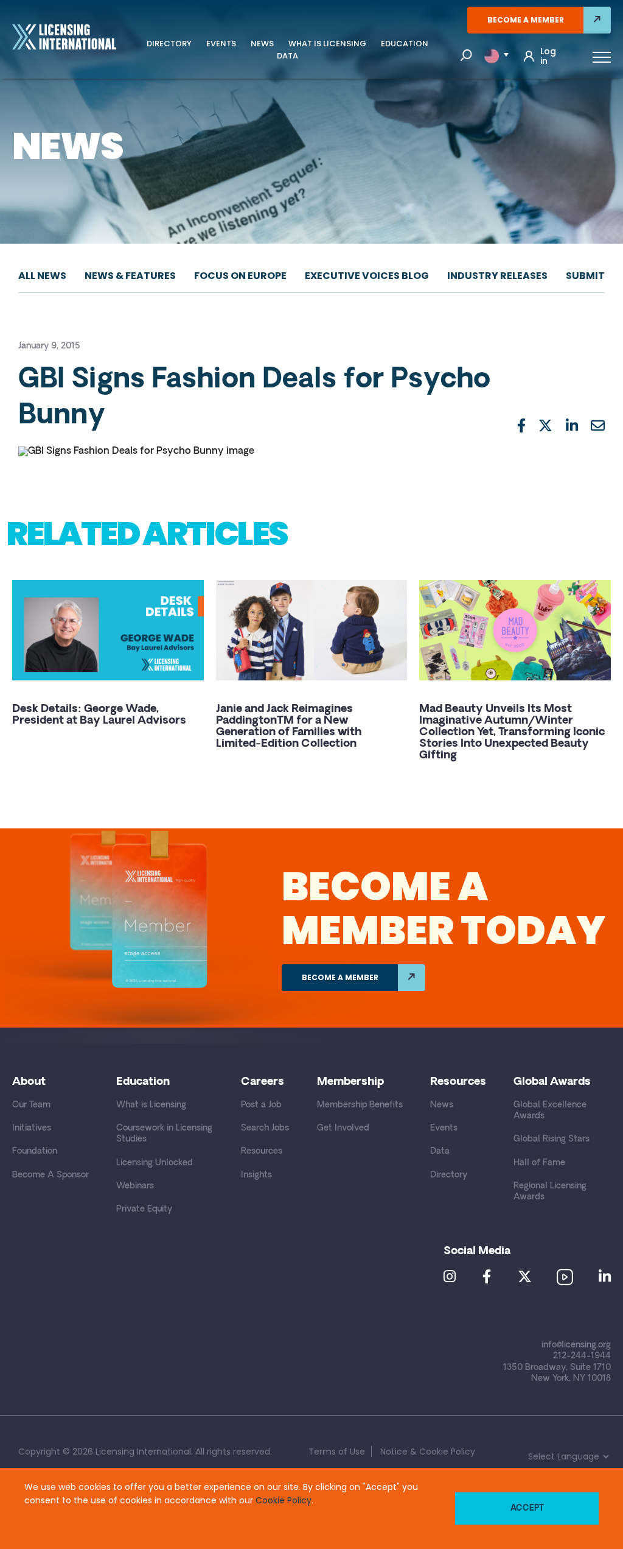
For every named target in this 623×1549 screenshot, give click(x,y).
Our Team (31, 1105)
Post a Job (261, 1105)
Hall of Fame (539, 1163)
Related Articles (146, 533)
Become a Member (525, 20)
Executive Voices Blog (367, 276)
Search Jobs (265, 1128)
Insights (256, 1175)
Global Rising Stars (551, 1139)
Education (404, 43)
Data (287, 56)
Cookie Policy (284, 1500)
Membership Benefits (360, 1105)
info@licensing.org (576, 1345)
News (262, 43)
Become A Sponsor (50, 1175)
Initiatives (31, 1128)
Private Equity (144, 1209)
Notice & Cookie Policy (427, 1451)
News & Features (130, 276)
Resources (261, 1151)
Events (221, 43)
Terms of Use (336, 1451)
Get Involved (343, 1128)
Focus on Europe (240, 276)
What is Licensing (327, 43)
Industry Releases (497, 276)
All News (42, 276)
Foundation (34, 1151)
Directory (169, 43)
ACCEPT (527, 1508)
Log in (548, 56)
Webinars (135, 1186)
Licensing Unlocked (154, 1163)
